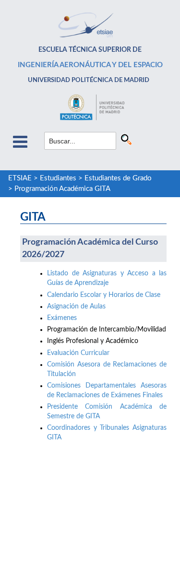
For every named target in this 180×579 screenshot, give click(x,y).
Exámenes (62, 318)
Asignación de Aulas (76, 306)
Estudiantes (58, 178)
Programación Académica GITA (62, 188)
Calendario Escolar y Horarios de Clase (103, 295)
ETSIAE (20, 178)
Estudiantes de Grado (118, 178)
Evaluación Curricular (78, 353)
